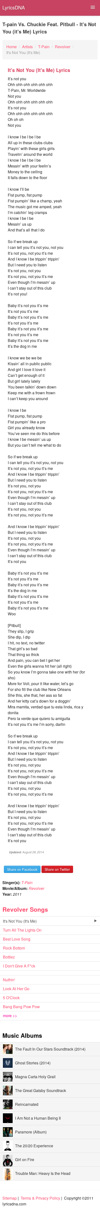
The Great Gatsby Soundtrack (40, 1090)
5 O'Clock (11, 997)
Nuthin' (9, 979)
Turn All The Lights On (22, 930)
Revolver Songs (25, 909)
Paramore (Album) (31, 1132)
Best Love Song (16, 939)
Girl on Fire (24, 1159)
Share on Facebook (22, 869)
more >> (10, 1015)
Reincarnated (26, 1104)
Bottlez (9, 957)
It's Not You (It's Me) (20, 921)
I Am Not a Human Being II (38, 1118)
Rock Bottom (14, 948)
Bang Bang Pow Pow (21, 1006)
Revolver (36, 888)
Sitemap (9, 1198)
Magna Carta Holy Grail (35, 1076)
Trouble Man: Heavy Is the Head (42, 1173)
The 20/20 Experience (34, 1145)
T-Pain (27, 882)
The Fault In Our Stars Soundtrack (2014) (50, 1049)
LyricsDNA (13, 7)
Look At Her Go (16, 988)
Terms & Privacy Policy (40, 1198)
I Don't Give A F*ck (19, 966)
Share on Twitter (57, 869)
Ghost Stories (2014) (32, 1063)
